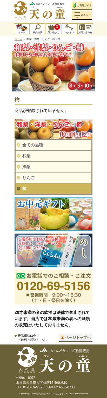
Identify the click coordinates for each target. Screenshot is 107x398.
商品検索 (37, 32)
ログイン (69, 32)
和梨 (26, 156)
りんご (28, 177)
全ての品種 (32, 145)
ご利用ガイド (84, 5)
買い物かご (53, 29)
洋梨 (26, 166)
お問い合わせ (85, 32)
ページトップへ (78, 337)
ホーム (21, 32)
